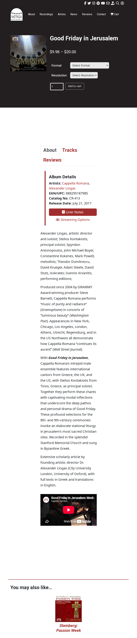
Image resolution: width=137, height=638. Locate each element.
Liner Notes (74, 212)
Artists (62, 14)
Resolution (59, 75)
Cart (116, 14)
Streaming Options (75, 219)
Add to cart (74, 86)
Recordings (46, 14)
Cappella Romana (75, 183)
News (73, 14)
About (31, 14)
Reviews (87, 14)
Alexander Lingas (62, 188)
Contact (101, 14)
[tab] (49, 151)
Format (56, 65)
